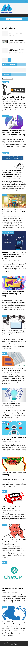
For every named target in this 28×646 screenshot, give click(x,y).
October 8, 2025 (6, 626)
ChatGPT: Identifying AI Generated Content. (11, 507)
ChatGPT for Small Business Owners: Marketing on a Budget (13, 294)
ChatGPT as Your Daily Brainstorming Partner (11, 405)
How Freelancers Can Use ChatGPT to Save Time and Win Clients (14, 212)
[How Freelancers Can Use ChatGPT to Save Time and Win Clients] (14, 201)
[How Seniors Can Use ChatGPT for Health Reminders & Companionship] (14, 531)
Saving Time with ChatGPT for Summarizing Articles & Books (14, 369)
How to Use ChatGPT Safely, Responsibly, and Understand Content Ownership (13, 333)
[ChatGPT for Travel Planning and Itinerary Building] (14, 613)
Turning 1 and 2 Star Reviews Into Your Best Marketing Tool (14, 98)
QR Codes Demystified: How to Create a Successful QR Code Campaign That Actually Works (14, 255)
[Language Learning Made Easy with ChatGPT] (14, 428)
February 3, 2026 (6, 178)
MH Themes (14, 644)
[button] (26, 1)
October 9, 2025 (6, 592)
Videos (9, 24)
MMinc (21, 33)
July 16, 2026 (5, 101)
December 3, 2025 (7, 298)
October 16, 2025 (7, 510)
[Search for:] (14, 19)
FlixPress (11, 32)
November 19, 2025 (7, 372)
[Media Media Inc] (8, 13)
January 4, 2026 (6, 216)
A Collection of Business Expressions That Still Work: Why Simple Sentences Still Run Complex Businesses (13, 173)
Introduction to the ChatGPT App (13, 589)
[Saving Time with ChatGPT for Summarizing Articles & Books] (14, 359)
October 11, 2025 (7, 546)
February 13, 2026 (7, 137)
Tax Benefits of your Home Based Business (16, 49)
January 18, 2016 (13, 52)
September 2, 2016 (14, 33)
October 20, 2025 (7, 477)
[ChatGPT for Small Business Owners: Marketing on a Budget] (14, 283)
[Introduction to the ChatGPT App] (14, 573)
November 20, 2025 (7, 337)
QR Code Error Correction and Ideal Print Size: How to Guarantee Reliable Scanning (13, 132)
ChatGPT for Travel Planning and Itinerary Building (13, 623)
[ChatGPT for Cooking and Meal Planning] (14, 464)
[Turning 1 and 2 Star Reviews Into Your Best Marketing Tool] (14, 88)
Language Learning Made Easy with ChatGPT (14, 438)
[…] (4, 110)
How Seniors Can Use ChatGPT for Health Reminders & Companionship (14, 542)
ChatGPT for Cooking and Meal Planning (14, 474)
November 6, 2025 (7, 408)
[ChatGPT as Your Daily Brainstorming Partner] (14, 395)
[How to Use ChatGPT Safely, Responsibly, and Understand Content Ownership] (14, 322)
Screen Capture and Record (16, 40)
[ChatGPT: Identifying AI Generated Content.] (14, 497)
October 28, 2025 (7, 441)
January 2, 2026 (6, 260)
